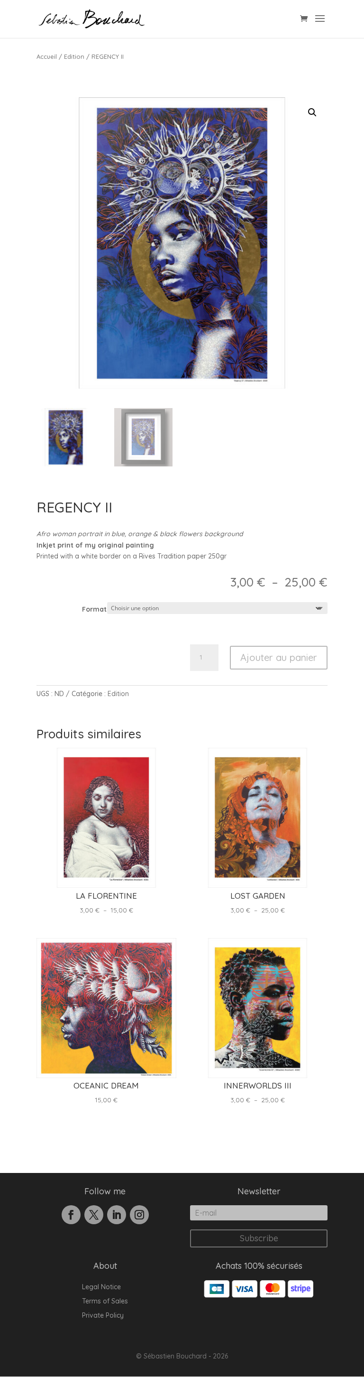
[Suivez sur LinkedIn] (116, 1214)
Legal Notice (101, 1287)
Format (94, 609)
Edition (74, 56)
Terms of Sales (105, 1301)
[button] (312, 112)
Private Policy (103, 1316)
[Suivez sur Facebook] (71, 1214)
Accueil (46, 56)
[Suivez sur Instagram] (139, 1214)
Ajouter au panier (278, 657)
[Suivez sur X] (93, 1214)
